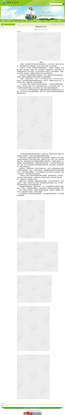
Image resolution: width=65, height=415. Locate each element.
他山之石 (45, 21)
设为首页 (53, 1)
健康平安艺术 (52, 21)
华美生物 (2, 405)
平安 (18, 21)
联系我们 (62, 1)
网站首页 (3, 21)
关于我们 (9, 21)
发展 (22, 21)
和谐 (27, 21)
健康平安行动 (38, 21)
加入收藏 (57, 1)
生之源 (6, 405)
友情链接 (39, 407)
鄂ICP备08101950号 (36, 410)
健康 (14, 21)
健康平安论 (59, 21)
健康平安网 (19, 31)
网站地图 (34, 407)
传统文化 (32, 21)
